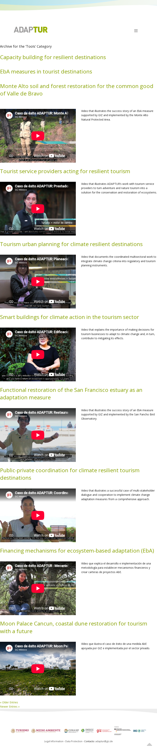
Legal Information (53, 741)
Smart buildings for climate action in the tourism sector (69, 316)
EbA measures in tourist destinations (46, 71)
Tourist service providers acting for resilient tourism (65, 171)
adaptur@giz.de (104, 741)
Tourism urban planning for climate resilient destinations (71, 244)
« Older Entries (9, 702)
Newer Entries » (10, 706)
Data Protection (74, 741)
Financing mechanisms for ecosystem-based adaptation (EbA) (77, 550)
